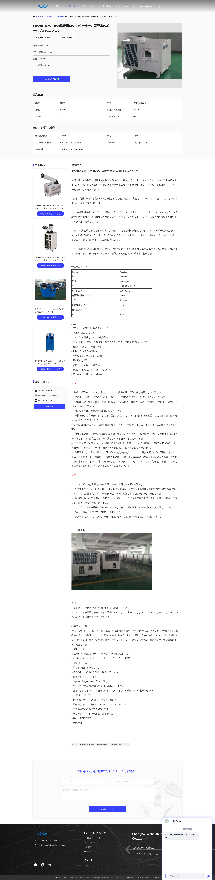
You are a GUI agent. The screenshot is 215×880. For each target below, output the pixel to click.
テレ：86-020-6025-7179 (47, 840)
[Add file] (165, 876)
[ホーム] (43, 6)
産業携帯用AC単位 (87, 744)
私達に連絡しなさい (110, 6)
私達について (87, 6)
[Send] (209, 876)
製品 (43, 17)
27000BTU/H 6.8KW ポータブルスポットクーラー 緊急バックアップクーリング (50, 208)
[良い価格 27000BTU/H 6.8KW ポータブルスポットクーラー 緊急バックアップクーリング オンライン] (50, 186)
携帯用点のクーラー (55, 17)
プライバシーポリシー (64, 877)
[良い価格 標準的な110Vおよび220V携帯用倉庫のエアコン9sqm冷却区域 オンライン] (50, 289)
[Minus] (208, 821)
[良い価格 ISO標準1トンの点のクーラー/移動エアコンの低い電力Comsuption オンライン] (50, 341)
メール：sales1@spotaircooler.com (51, 845)
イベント (129, 6)
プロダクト (69, 6)
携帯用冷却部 (102, 744)
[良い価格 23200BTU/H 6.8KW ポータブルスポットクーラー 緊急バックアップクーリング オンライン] (50, 237)
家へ (37, 17)
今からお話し (50, 79)
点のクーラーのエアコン (119, 744)
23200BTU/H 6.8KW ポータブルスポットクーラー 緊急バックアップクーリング (50, 260)
